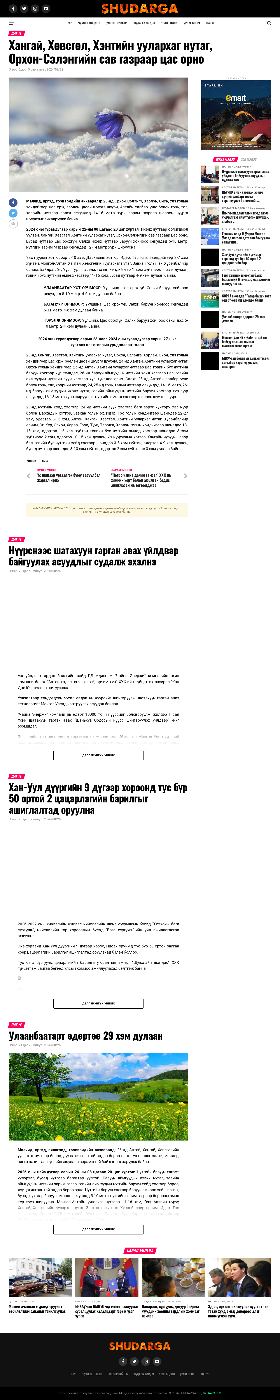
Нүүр (69, 23)
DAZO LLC (213, 1393)
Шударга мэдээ (144, 23)
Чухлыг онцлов (89, 23)
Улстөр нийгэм (116, 23)
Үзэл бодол (169, 23)
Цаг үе (210, 23)
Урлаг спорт (192, 23)
